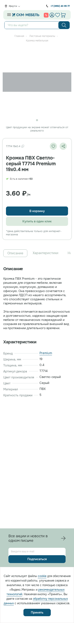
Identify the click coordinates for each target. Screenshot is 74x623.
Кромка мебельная (37, 40)
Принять (37, 612)
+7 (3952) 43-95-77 (60, 6)
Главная (19, 36)
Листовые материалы (42, 36)
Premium (45, 353)
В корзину (37, 211)
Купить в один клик (37, 221)
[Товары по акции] (46, 15)
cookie (42, 576)
